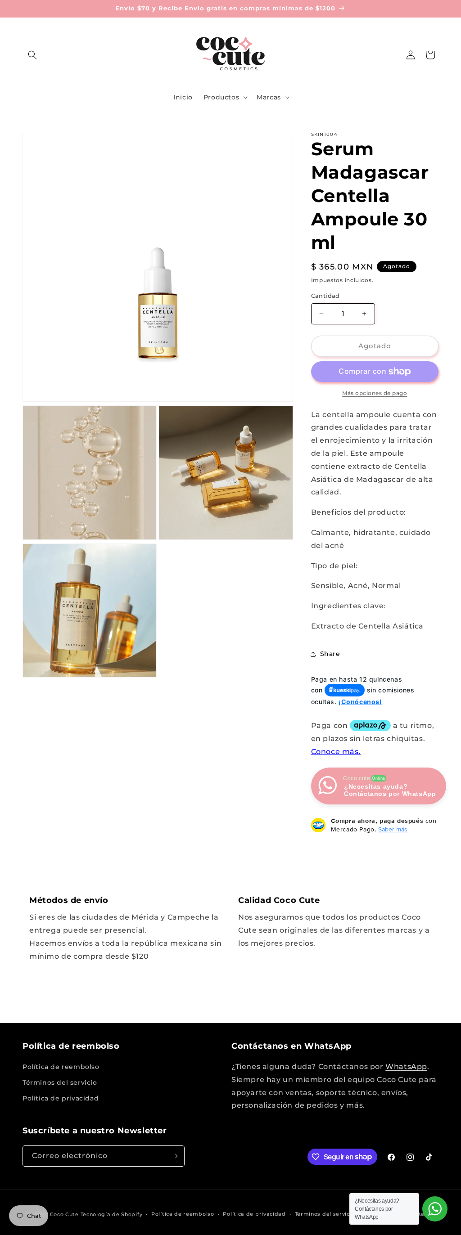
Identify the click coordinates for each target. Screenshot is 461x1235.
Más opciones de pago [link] (374, 393)
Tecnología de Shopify (112, 1214)
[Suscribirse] (174, 1156)
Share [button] (330, 654)
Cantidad (325, 295)
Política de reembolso (61, 1067)
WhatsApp (406, 1066)
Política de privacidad (61, 1098)
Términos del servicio (60, 1082)
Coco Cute (64, 1214)
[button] (32, 55)
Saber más (392, 829)
